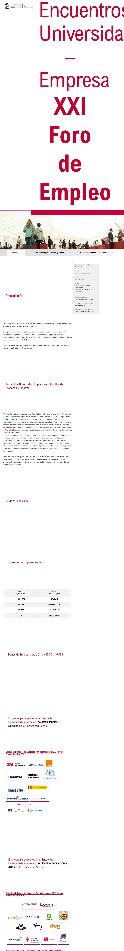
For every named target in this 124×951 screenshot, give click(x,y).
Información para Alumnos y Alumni (49, 253)
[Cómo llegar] (79, 287)
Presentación (16, 253)
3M (21, 615)
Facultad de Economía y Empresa (16, 430)
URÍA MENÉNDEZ (54, 610)
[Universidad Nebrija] (19, 10)
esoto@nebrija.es (80, 305)
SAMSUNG (54, 599)
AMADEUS (21, 605)
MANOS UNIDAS (54, 615)
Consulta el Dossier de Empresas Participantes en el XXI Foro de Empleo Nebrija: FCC (34, 894)
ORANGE (21, 610)
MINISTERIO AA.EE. (54, 605)
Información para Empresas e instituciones (96, 253)
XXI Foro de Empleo (75, 104)
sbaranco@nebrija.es (87, 311)
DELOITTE (21, 599)
